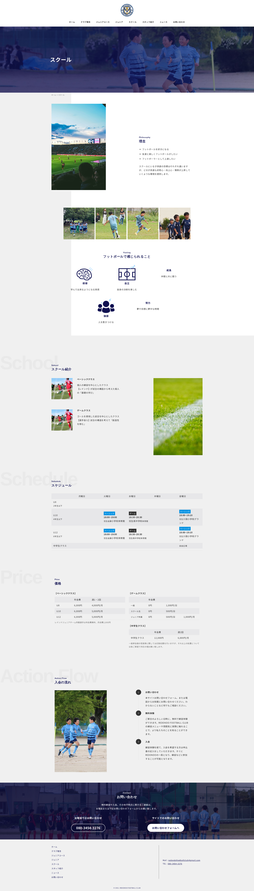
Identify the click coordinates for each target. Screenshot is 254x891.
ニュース (55, 872)
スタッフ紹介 (57, 868)
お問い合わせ (57, 877)
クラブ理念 (56, 851)
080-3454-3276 (175, 863)
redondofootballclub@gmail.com (184, 860)
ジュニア (55, 859)
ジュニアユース (58, 855)
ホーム (54, 846)
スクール (55, 864)
